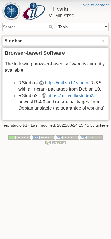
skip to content (96, 5)
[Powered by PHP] (43, 137)
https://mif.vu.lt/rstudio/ (67, 82)
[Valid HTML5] (67, 137)
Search (51, 27)
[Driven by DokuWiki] (55, 142)
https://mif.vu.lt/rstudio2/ (71, 95)
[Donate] (19, 137)
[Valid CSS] (91, 137)
